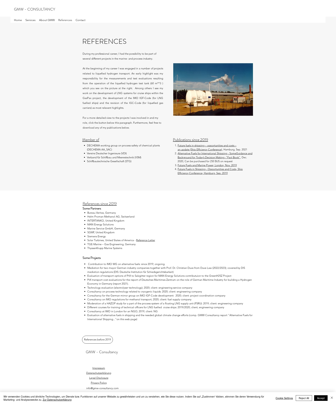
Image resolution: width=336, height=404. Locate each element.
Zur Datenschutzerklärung (57, 399)
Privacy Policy (99, 382)
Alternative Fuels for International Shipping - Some (207, 153)
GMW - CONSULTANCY (34, 9)
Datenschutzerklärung (98, 373)
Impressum (98, 368)
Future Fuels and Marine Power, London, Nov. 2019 (207, 165)
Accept (321, 398)
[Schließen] (332, 398)
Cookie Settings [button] (284, 398)
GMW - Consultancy (102, 352)
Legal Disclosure (98, 377)
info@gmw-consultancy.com (102, 388)
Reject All (304, 398)
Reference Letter (145, 240)
